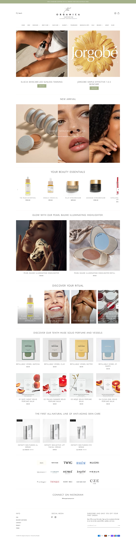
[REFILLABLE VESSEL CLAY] (55, 350)
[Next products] (118, 189)
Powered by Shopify (35, 535)
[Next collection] (117, 62)
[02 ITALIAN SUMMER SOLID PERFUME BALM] (55, 385)
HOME (23, 25)
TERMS (17, 528)
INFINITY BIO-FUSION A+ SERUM (28, 446)
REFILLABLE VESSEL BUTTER (81, 364)
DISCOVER (41, 86)
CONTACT (18, 522)
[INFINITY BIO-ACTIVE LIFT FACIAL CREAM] (55, 431)
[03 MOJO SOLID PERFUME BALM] (81, 385)
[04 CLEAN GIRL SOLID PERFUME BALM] (108, 385)
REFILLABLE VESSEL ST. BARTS (108, 365)
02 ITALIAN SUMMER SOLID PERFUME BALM (55, 400)
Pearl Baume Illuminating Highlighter (41, 273)
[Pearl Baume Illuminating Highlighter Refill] (94, 245)
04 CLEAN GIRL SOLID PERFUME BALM (108, 400)
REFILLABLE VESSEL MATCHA (28, 364)
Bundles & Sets (84, 25)
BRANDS (99, 25)
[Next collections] (118, 307)
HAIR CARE (55, 25)
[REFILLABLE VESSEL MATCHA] (28, 350)
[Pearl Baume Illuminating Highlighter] (41, 245)
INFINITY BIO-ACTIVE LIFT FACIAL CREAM (54, 446)
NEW (28, 25)
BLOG (112, 25)
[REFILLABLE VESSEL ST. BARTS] (108, 350)
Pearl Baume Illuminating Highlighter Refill (94, 273)
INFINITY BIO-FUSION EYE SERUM (81, 446)
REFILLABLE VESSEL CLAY (54, 364)
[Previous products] (17, 189)
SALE (93, 25)
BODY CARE (45, 25)
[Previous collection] (18, 62)
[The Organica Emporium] (68, 13)
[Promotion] (68, 133)
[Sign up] (119, 525)
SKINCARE (35, 25)
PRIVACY (18, 525)
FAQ (17, 517)
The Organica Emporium (25, 535)
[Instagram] (55, 517)
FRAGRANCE (74, 25)
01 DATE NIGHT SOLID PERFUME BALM (28, 400)
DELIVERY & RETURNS (21, 520)
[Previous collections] (18, 307)
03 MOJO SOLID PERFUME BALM (81, 400)
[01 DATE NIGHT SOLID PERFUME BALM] (28, 385)
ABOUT (107, 25)
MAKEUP (64, 25)
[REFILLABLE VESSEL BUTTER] (81, 350)
